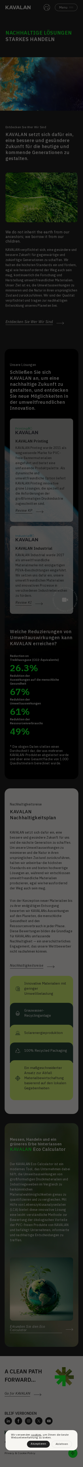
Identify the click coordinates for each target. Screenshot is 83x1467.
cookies (36, 1434)
